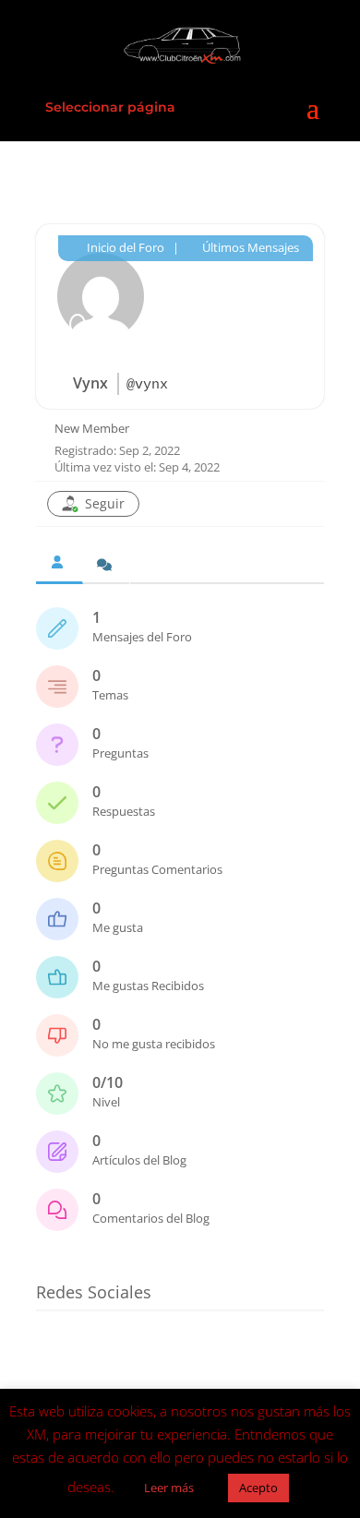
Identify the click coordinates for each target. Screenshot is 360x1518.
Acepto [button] (258, 1487)
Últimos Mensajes (249, 247)
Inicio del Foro (124, 247)
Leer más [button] (169, 1487)
